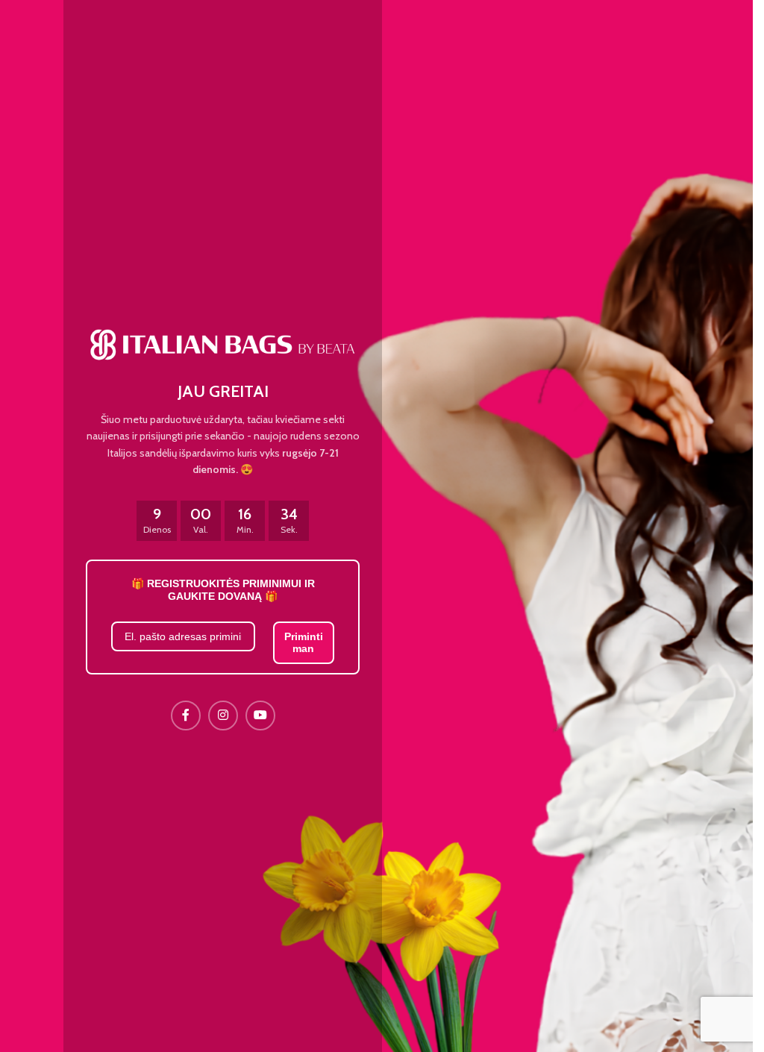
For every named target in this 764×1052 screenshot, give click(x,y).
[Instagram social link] (223, 715)
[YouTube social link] (260, 715)
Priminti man (303, 642)
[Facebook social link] (186, 715)
